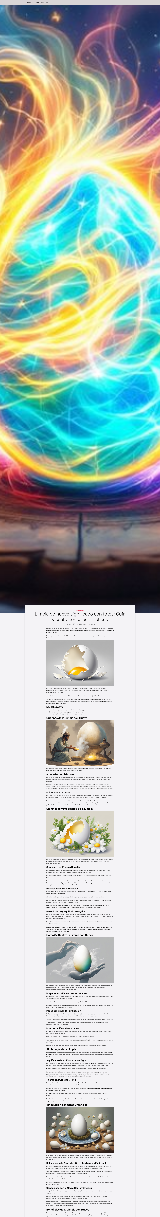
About (47, 2)
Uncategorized (80, 610)
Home (42, 2)
